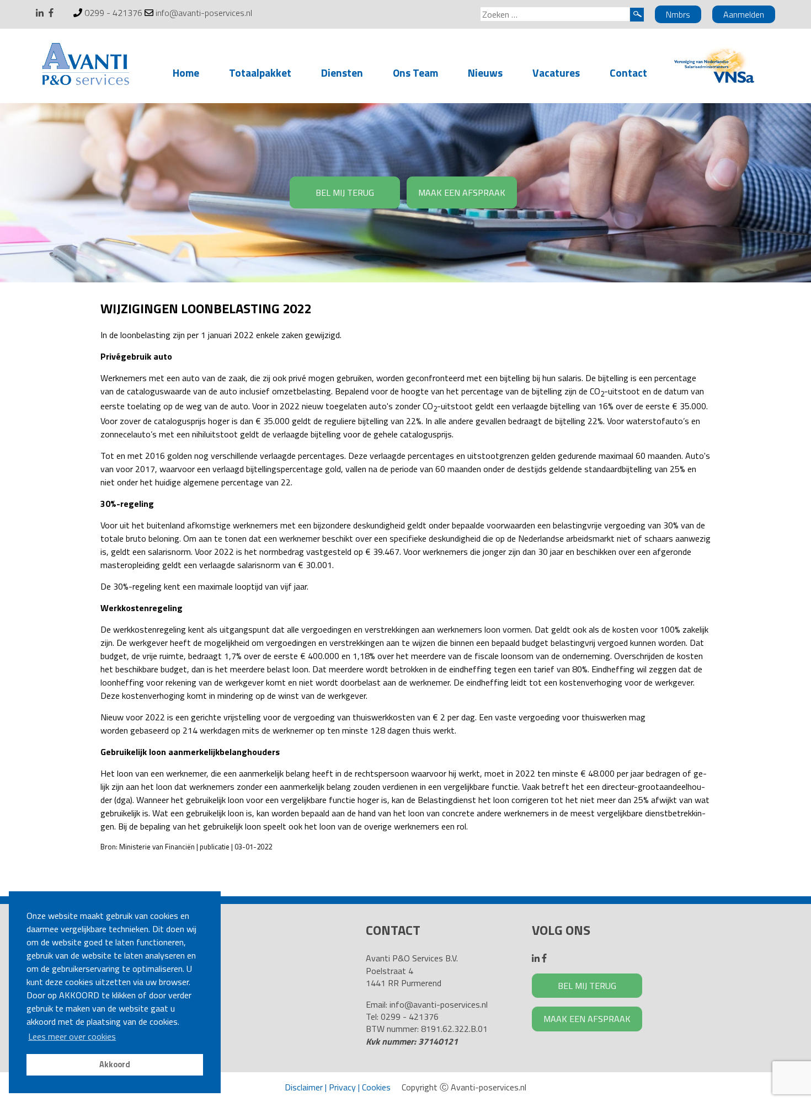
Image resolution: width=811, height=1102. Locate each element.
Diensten (342, 73)
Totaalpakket (260, 73)
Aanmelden (743, 14)
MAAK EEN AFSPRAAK (461, 192)
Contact (628, 73)
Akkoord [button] (114, 1064)
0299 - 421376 (113, 12)
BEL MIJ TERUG (345, 192)
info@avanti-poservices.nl (204, 12)
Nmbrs (678, 14)
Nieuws (485, 73)
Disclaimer (304, 1087)
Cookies (376, 1087)
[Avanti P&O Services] (85, 66)
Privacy (342, 1087)
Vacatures (556, 73)
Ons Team (415, 73)
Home (186, 73)
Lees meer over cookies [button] (72, 1036)
